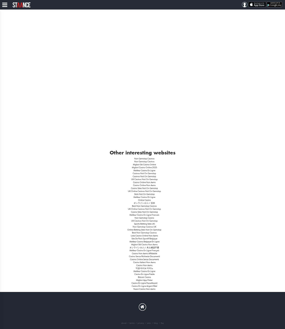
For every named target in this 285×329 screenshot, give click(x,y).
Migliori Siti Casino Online (144, 164)
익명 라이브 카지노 (144, 268)
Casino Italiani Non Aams (144, 262)
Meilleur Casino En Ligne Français (144, 250)
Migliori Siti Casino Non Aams (144, 244)
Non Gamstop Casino (144, 218)
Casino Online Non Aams (144, 182)
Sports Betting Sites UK (144, 223)
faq (162, 323)
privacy (141, 323)
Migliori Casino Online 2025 (144, 167)
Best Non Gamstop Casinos (144, 206)
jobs (149, 323)
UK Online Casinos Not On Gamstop (144, 191)
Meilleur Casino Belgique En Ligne (144, 241)
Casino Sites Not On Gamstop (144, 188)
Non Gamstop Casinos (144, 158)
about (123, 323)
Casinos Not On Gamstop (144, 173)
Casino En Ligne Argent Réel (144, 286)
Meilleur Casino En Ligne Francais (144, 215)
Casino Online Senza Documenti (144, 259)
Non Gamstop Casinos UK (144, 226)
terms (132, 323)
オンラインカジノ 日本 (144, 203)
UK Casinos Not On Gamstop (144, 179)
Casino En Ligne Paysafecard (144, 283)
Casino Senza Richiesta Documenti (144, 256)
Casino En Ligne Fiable (144, 274)
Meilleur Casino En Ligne (144, 170)
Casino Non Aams (144, 265)
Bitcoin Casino (144, 277)
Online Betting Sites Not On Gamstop (144, 229)
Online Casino (144, 200)
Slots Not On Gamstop (144, 194)
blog (156, 323)
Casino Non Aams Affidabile (144, 253)
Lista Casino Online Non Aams (144, 235)
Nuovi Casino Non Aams (144, 289)
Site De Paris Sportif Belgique (144, 238)
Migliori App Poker (144, 280)
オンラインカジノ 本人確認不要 (144, 247)
